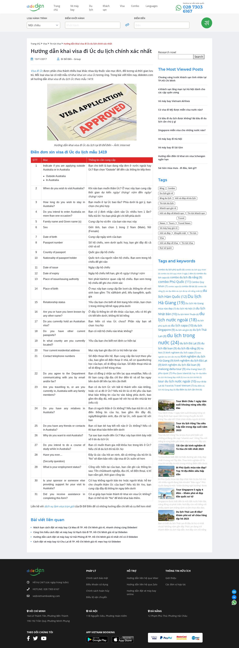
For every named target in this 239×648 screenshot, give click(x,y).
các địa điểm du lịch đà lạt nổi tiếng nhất (184, 291)
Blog (162, 188)
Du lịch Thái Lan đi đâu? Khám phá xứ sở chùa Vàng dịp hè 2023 (191, 515)
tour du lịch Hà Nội (192, 377)
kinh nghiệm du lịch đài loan (181, 365)
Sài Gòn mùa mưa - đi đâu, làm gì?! (177, 168)
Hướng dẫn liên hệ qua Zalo (142, 584)
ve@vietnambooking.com (46, 596)
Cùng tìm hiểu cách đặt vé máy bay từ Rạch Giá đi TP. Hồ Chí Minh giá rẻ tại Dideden (80, 532)
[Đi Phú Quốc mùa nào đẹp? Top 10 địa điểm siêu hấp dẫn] (166, 471)
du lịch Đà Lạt (190, 343)
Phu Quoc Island (182, 373)
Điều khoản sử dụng (97, 584)
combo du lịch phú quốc (171, 269)
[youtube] (45, 638)
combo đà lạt (189, 286)
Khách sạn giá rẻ (168, 208)
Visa (122, 5)
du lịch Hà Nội (186, 308)
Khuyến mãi (180, 233)
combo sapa (174, 286)
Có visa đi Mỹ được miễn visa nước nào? (180, 109)
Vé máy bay (74, 7)
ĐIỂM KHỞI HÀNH (75, 18)
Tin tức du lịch (167, 203)
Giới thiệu (171, 578)
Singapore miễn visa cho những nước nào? (182, 130)
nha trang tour (195, 369)
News (162, 223)
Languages (152, 5)
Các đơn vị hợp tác (176, 584)
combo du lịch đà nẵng (186, 277)
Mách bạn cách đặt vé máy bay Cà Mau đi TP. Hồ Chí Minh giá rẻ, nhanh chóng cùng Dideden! (85, 527)
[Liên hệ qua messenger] (234, 597)
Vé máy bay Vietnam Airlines (174, 101)
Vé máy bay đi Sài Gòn (170, 147)
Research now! (167, 52)
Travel (181, 218)
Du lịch (91, 7)
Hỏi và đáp (165, 233)
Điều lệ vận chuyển (96, 597)
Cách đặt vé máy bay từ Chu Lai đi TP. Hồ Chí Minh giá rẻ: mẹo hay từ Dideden (77, 542)
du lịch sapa (182, 325)
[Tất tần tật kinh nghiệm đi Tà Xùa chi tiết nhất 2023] (166, 449)
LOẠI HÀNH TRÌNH (37, 18)
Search (199, 56)
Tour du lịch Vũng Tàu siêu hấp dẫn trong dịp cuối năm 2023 (191, 427)
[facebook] (29, 638)
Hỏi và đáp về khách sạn (172, 213)
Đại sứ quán (166, 247)
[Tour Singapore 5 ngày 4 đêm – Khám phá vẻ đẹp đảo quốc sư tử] (166, 493)
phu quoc (165, 373)
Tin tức (193, 233)
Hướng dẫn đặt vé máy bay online (141, 592)
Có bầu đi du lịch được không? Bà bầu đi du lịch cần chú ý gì (182, 120)
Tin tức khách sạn (196, 213)
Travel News (184, 223)
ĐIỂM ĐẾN (139, 18)
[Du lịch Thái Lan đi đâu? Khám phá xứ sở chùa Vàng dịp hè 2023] (166, 515)
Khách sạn (106, 7)
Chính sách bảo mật (97, 578)
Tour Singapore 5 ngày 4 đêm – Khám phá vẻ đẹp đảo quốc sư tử (189, 493)
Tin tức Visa (55, 43)
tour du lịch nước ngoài (177, 381)
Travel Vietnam (184, 385)
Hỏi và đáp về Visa (169, 243)
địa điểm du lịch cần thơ (189, 389)
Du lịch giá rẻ (166, 193)
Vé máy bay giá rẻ (168, 228)
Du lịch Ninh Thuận (188, 314)
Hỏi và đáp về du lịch (185, 198)
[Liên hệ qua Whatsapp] (234, 602)
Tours (171, 223)
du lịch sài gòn (183, 329)
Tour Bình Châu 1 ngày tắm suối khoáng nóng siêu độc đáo (191, 405)
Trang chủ (57, 7)
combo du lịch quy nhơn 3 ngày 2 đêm (178, 273)
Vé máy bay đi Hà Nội (170, 138)
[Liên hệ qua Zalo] (234, 592)
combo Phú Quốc (174, 281)
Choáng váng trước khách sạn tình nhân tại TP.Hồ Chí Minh (182, 79)
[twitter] (36, 638)
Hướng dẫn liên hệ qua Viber (142, 578)
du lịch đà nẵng (188, 348)
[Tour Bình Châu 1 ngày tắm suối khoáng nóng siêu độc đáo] (166, 404)
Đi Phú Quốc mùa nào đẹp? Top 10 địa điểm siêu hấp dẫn (191, 471)
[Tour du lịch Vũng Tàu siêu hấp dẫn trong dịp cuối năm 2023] (166, 427)
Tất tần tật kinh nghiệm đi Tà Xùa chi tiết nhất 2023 (191, 447)
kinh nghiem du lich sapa (181, 352)
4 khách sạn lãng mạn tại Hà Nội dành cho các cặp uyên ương (181, 91)
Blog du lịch (165, 198)
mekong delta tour (172, 369)
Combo (135, 5)
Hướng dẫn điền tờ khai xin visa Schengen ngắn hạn (181, 158)
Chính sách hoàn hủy (97, 590)
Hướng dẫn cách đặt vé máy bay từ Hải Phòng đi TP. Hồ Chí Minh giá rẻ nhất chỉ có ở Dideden (85, 537)
